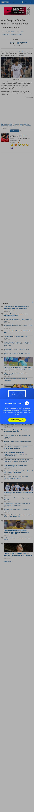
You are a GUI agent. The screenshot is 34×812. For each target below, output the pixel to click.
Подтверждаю (17, 420)
